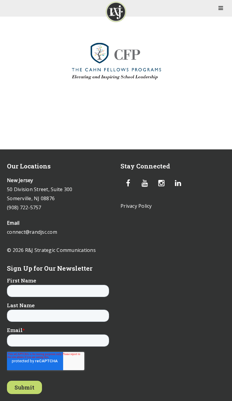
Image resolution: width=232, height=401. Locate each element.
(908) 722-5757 (24, 207)
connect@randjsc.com (32, 232)
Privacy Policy (136, 206)
